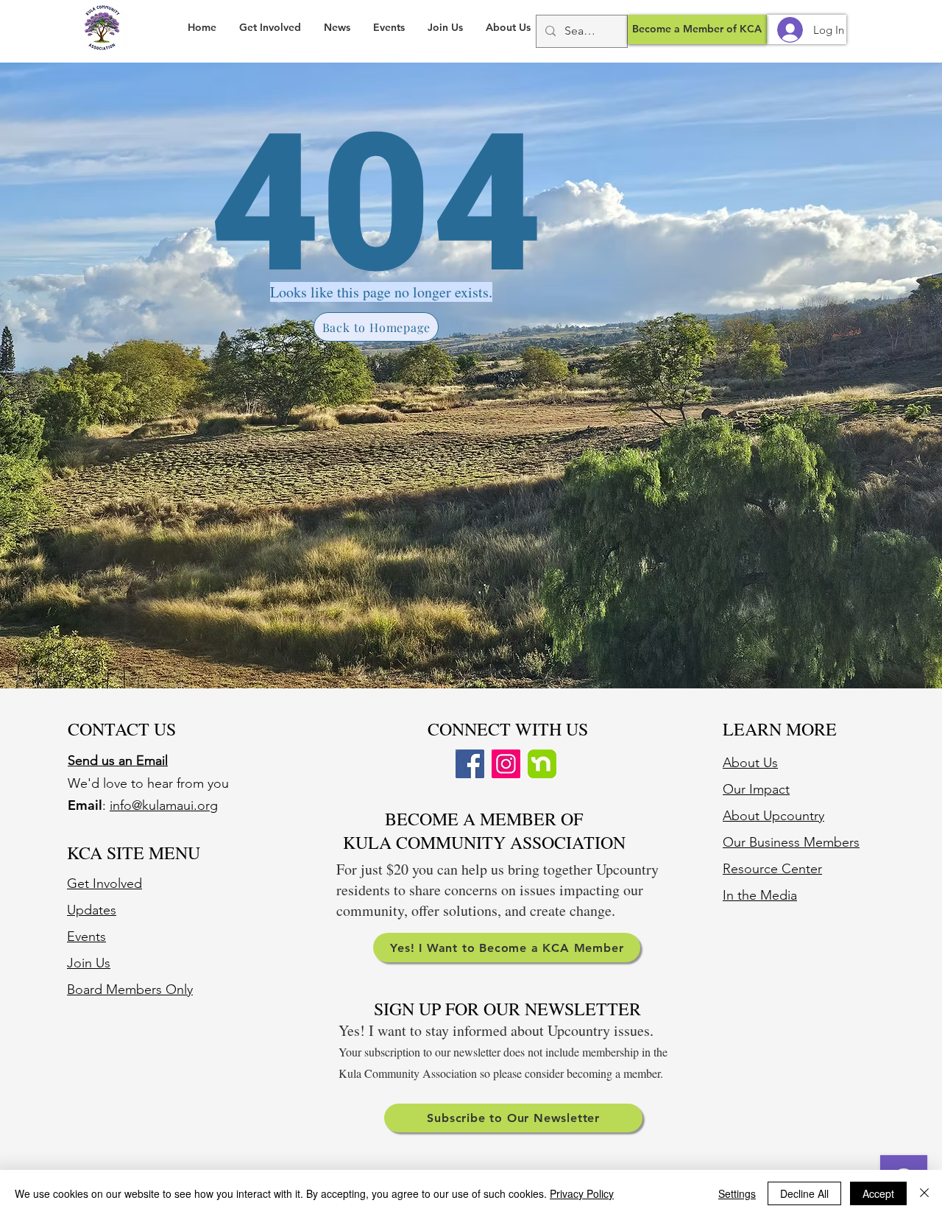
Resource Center (772, 869)
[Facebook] (470, 763)
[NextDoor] (542, 763)
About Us (750, 763)
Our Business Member (788, 842)
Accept (878, 1193)
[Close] (924, 1193)
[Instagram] (506, 763)
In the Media (760, 895)
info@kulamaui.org (164, 805)
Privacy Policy (582, 1193)
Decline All (804, 1193)
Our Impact (756, 789)
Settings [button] (737, 1193)
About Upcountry (773, 816)
